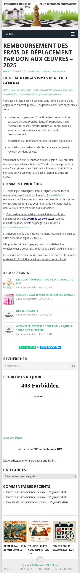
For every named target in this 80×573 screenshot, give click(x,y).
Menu (9, 34)
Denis (6, 71)
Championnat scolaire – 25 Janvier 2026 (44, 492)
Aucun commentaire (54, 71)
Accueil (9, 568)
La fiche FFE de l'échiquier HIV (42, 449)
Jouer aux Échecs (12, 437)
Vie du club (34, 71)
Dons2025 (54, 195)
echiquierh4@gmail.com (16, 227)
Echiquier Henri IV (44, 564)
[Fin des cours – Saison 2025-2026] (64, 532)
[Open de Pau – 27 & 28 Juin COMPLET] (15, 532)
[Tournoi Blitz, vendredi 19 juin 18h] (39, 532)
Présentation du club (34, 568)
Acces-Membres (65, 568)
